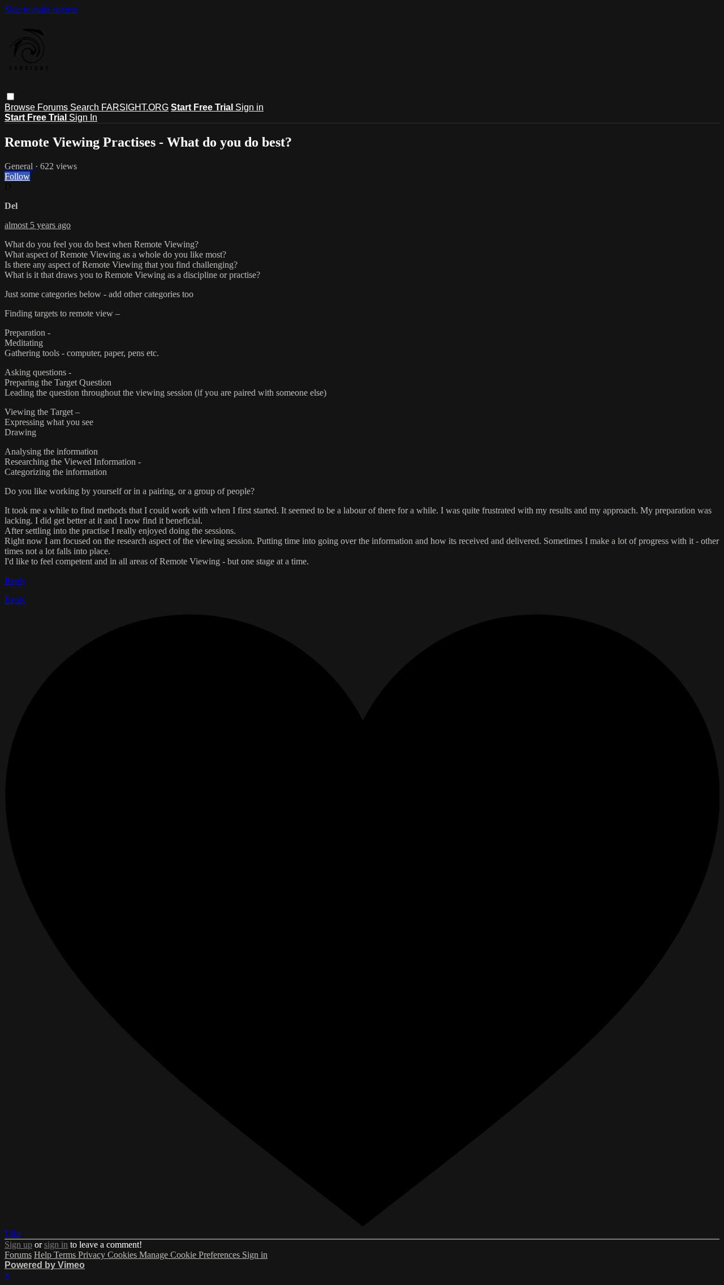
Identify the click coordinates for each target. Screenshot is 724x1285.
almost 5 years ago (38, 225)
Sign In (83, 117)
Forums (53, 107)
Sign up (18, 1244)
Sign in (249, 107)
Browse (21, 107)
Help (44, 1255)
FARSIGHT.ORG (135, 107)
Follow (17, 176)
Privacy (92, 1255)
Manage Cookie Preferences (190, 1255)
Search (85, 107)
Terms (66, 1255)
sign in (56, 1244)
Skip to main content (41, 9)
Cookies (123, 1255)
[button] (10, 96)
